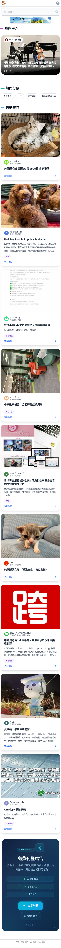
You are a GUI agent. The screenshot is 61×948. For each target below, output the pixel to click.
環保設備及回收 (49, 96)
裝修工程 (7, 96)
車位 (20, 96)
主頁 (17, 942)
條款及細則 (30, 925)
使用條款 (33, 942)
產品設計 (32, 96)
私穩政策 (41, 942)
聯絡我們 (24, 942)
